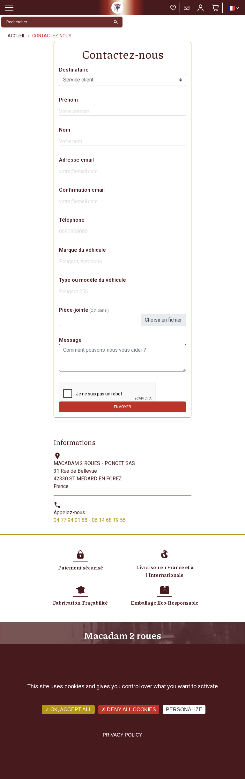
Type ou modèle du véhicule (92, 280)
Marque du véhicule (82, 250)
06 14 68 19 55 (109, 520)
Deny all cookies (131, 709)
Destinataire (74, 70)
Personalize (184, 709)
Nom (64, 130)
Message (70, 340)
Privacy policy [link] (122, 734)
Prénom (68, 100)
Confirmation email (82, 190)
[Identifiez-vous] (200, 7)
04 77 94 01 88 (70, 520)
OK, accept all (70, 709)
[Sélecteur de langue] (233, 8)
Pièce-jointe (84, 310)
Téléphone (72, 220)
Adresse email (76, 160)
